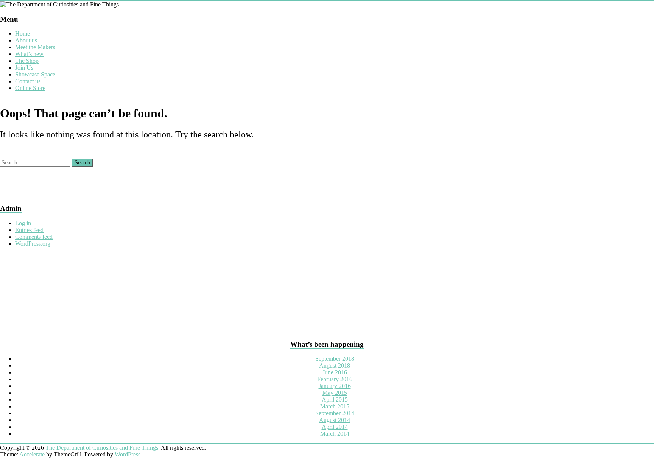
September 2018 (334, 358)
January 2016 (335, 386)
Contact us (27, 81)
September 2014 (334, 413)
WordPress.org (32, 243)
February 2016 (334, 379)
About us (26, 40)
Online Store (30, 88)
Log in (23, 223)
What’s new (29, 54)
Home (22, 33)
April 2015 (335, 399)
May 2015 (334, 392)
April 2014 (335, 427)
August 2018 (334, 365)
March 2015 (334, 406)
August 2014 (334, 420)
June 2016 (334, 372)
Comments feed (34, 237)
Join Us (24, 67)
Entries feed (29, 230)
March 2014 (334, 433)
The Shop (27, 61)
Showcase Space (35, 74)
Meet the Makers (35, 47)
